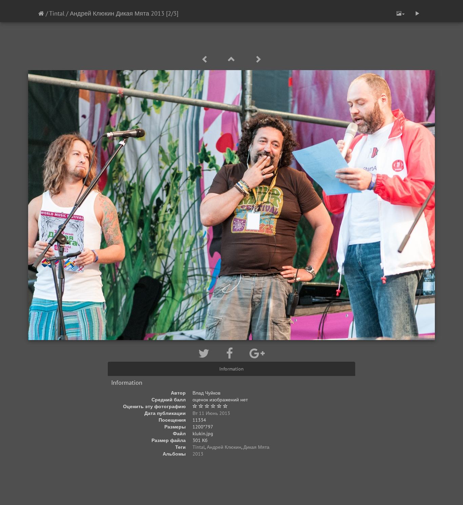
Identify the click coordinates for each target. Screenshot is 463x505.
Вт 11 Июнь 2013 (211, 413)
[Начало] (41, 13)
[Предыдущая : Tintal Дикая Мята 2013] (206, 59)
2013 (198, 454)
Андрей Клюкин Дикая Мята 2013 (117, 13)
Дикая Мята (256, 447)
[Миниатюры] (232, 59)
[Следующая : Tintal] (258, 59)
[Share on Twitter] (205, 353)
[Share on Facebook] (231, 353)
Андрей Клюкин (224, 447)
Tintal (56, 13)
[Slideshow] (417, 13)
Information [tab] (231, 369)
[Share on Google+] (257, 353)
